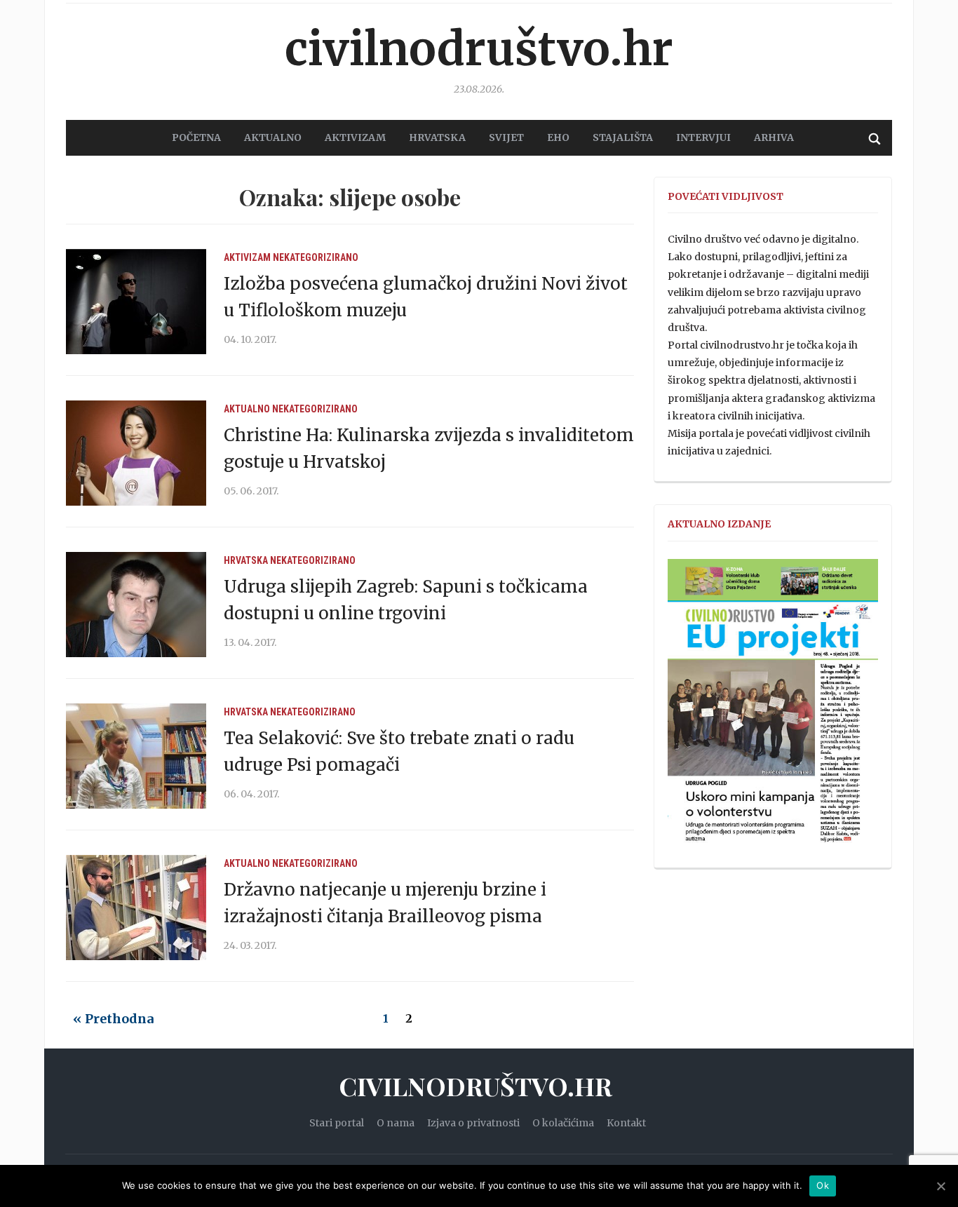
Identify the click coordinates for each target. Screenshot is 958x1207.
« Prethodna (113, 1019)
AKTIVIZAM (355, 137)
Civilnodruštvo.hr (479, 49)
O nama (395, 1123)
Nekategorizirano (315, 257)
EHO (558, 137)
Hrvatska (246, 560)
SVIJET (506, 137)
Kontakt (626, 1123)
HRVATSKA (437, 137)
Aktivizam (247, 257)
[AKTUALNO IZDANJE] (773, 707)
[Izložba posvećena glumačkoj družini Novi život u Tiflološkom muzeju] (136, 301)
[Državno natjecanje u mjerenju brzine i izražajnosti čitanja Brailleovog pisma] (136, 907)
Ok (822, 1185)
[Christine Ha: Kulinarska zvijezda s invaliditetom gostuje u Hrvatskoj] (136, 452)
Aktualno (247, 408)
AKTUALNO (273, 137)
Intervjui (703, 137)
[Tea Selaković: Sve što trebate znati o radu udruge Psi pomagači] (136, 755)
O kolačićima (563, 1123)
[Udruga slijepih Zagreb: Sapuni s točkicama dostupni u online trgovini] (136, 604)
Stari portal (336, 1123)
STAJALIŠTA (623, 137)
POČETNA (196, 137)
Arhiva (774, 137)
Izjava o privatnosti (473, 1123)
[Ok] (940, 1186)
